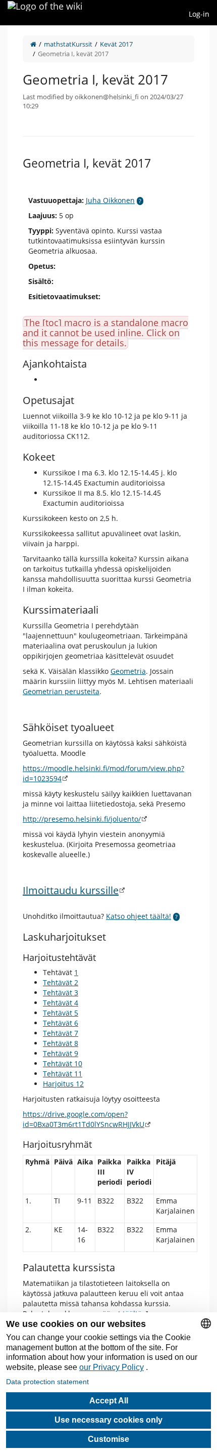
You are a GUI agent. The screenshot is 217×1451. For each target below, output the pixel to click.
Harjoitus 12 (63, 1084)
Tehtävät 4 (60, 1002)
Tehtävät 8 (60, 1043)
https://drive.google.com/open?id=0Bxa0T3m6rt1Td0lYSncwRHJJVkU (83, 1119)
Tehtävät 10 (62, 1063)
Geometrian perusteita (61, 691)
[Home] (33, 44)
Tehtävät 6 (60, 1023)
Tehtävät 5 (60, 1013)
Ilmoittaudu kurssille (71, 890)
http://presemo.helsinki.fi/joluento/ (82, 819)
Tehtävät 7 (60, 1033)
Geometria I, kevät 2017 (73, 53)
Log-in (199, 14)
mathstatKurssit (68, 44)
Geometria (128, 671)
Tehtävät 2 (60, 982)
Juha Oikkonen (110, 200)
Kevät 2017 (116, 44)
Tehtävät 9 (60, 1053)
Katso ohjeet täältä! (138, 916)
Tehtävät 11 (62, 1073)
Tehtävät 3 (60, 992)
